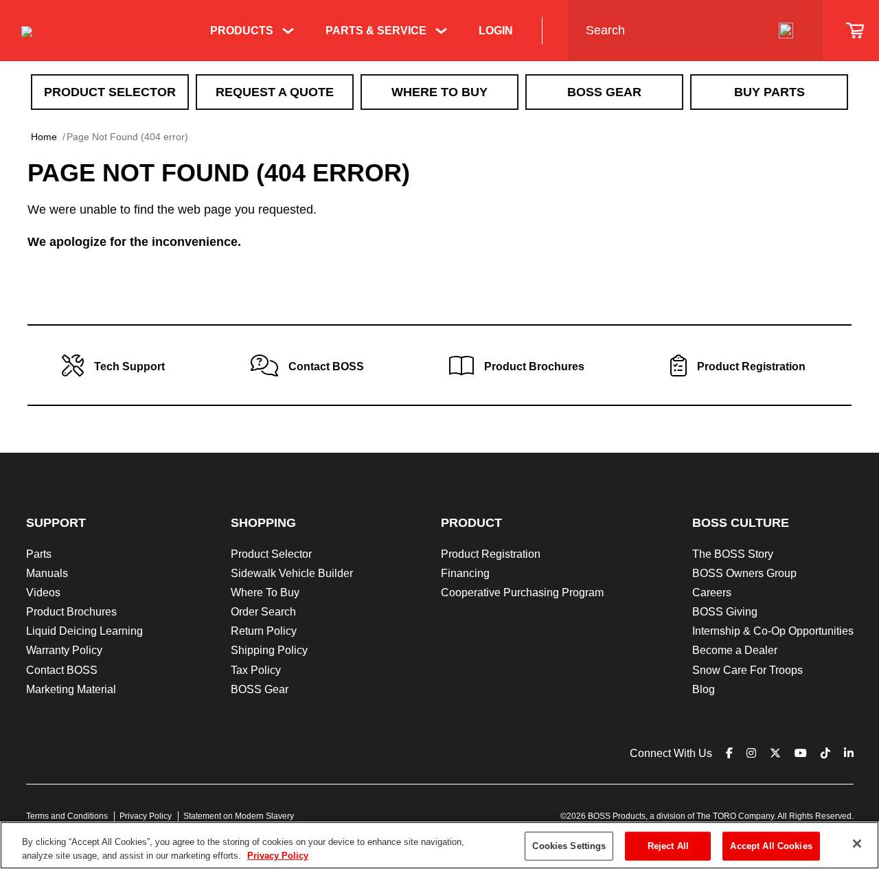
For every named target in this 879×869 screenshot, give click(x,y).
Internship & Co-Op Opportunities (773, 631)
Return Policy (264, 631)
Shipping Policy (269, 650)
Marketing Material (71, 689)
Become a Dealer (734, 650)
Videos (43, 592)
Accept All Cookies (771, 846)
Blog (703, 689)
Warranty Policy (64, 650)
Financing (465, 573)
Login (496, 30)
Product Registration (490, 554)
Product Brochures (71, 612)
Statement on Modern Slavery (238, 816)
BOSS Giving (724, 612)
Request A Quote (275, 92)
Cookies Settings (569, 846)
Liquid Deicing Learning (84, 631)
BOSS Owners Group (744, 573)
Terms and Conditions (67, 816)
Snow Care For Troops (747, 670)
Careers (711, 592)
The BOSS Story (732, 554)
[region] (439, 845)
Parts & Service (376, 30)
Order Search (263, 612)
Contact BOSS (62, 670)
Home (44, 136)
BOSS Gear (604, 92)
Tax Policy (256, 670)
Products (241, 30)
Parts (39, 554)
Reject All (668, 846)
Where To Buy (439, 92)
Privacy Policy (145, 816)
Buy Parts (769, 92)
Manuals (47, 573)
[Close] (857, 843)
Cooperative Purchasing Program (522, 592)
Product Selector (110, 92)
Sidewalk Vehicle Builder (292, 573)
